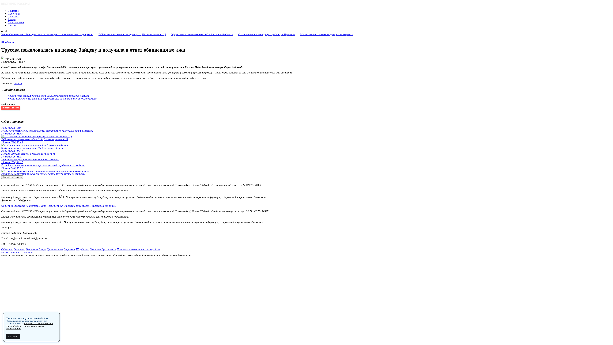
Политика (95, 205)
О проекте (69, 205)
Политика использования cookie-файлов (138, 249)
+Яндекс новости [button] (10, 108)
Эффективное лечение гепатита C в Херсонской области (202, 34)
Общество (7, 205)
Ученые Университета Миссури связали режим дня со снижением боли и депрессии (47, 34)
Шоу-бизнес (82, 205)
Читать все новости (12, 177)
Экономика (19, 205)
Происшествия (55, 205)
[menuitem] (310, 10)
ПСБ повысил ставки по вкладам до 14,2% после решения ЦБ (132, 34)
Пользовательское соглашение (17, 252)
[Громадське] (306, 4)
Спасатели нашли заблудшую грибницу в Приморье (266, 34)
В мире (42, 205)
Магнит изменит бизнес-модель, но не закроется (326, 34)
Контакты (32, 205)
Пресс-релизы (108, 205)
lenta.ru (18, 83)
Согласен (13, 336)
